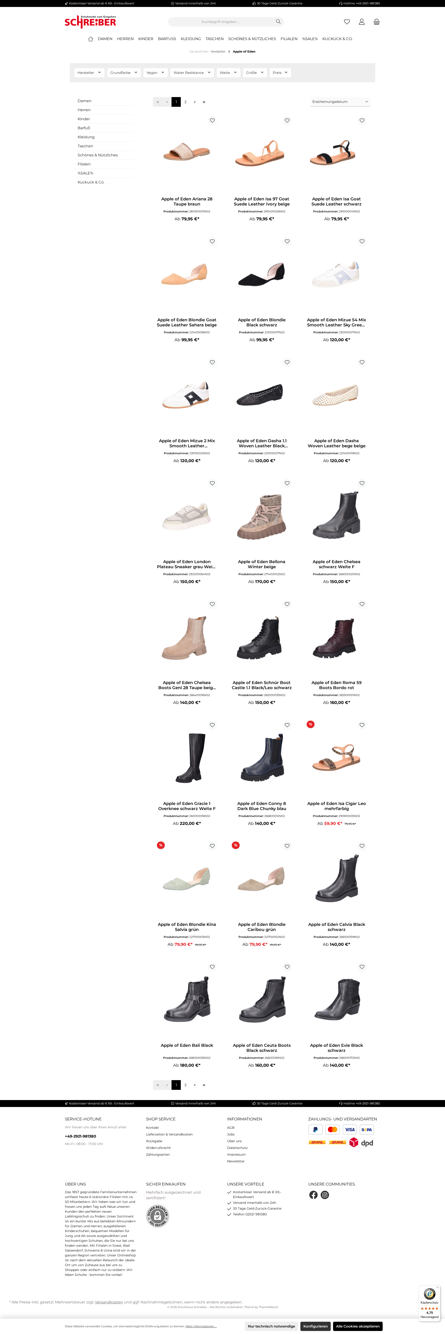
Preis (277, 72)
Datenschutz (237, 1148)
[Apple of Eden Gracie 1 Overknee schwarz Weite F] (187, 759)
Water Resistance (189, 72)
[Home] (93, 39)
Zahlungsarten (158, 1154)
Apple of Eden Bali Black (187, 1045)
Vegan (152, 72)
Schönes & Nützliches (98, 155)
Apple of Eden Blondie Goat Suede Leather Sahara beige (187, 322)
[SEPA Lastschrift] (366, 1129)
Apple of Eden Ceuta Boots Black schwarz (262, 1048)
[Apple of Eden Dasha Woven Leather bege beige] (337, 396)
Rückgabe (154, 1141)
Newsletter (236, 1161)
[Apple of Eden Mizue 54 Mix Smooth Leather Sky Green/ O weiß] (337, 275)
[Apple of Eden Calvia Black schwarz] (337, 880)
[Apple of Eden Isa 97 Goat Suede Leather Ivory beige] (262, 154)
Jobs (231, 1134)
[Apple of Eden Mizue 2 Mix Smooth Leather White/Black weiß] (187, 396)
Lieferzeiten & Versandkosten (169, 1134)
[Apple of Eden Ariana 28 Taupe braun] (187, 154)
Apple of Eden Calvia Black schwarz (336, 927)
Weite (225, 72)
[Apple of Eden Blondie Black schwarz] (262, 275)
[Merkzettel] (347, 22)
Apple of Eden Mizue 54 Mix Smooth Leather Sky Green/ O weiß (336, 322)
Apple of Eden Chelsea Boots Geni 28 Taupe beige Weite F (186, 685)
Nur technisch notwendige (271, 1326)
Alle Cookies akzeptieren (358, 1326)
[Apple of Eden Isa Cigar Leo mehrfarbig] (337, 759)
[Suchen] (278, 22)
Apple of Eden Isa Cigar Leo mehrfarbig (336, 806)
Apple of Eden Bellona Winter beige (261, 564)
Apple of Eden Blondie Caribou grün (262, 927)
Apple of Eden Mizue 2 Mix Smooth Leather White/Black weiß (187, 443)
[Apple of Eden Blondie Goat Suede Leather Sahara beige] (187, 275)
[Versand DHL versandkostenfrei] (338, 1142)
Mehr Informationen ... (201, 1326)
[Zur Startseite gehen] (90, 21)
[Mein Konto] (362, 22)
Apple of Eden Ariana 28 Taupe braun (187, 201)
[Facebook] (313, 1195)
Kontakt (152, 1128)
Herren (84, 110)
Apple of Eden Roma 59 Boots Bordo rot (337, 685)
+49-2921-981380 (80, 1136)
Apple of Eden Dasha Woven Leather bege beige (337, 443)
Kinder (84, 119)
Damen (85, 101)
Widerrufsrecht (158, 1148)
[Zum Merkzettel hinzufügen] (212, 120)
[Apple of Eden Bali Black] (187, 1000)
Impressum (236, 1154)
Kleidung (86, 137)
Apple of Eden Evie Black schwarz (336, 1048)
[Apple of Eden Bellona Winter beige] (262, 517)
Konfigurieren (315, 1326)
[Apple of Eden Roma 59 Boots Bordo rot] (337, 638)
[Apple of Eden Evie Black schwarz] (337, 1000)
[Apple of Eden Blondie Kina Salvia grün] (187, 880)
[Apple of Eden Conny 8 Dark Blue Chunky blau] (262, 759)
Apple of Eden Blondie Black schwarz (262, 322)
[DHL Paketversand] (317, 1142)
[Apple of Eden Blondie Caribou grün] (262, 880)
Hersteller (86, 72)
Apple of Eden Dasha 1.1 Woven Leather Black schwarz (262, 443)
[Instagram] (325, 1195)
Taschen (85, 146)
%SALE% (85, 173)
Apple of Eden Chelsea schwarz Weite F (336, 564)
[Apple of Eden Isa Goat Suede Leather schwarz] (337, 154)
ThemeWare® (268, 1307)
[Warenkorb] (375, 22)
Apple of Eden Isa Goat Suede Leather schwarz (337, 201)
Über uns (234, 1141)
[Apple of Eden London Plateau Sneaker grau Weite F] (187, 517)
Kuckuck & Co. (91, 182)
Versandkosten (109, 1302)
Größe (252, 72)
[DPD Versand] (361, 1142)
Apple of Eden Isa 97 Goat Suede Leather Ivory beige (262, 201)
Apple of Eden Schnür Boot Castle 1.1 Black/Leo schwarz (262, 685)
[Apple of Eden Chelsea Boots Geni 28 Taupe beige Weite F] (187, 638)
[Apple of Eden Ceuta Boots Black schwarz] (262, 1000)
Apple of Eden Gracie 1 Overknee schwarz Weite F (187, 806)
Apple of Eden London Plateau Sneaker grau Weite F (187, 564)
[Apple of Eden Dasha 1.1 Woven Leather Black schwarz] (262, 396)
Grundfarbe (120, 72)
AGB (231, 1128)
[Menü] (437, 1288)
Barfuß (84, 128)
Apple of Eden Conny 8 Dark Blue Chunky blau (261, 806)
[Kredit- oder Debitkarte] (341, 1129)
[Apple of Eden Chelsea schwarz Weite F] (337, 517)
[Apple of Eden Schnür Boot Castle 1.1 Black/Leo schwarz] (262, 638)
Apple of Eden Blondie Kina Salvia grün (187, 927)
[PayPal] (315, 1129)
